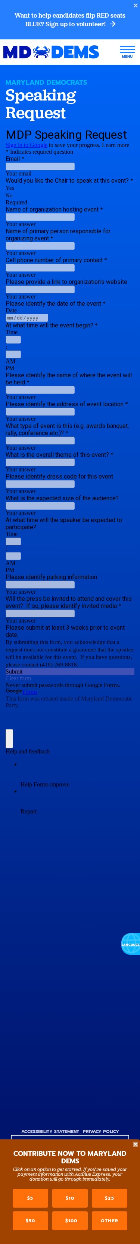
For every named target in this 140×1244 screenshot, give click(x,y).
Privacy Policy (101, 1131)
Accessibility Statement (50, 1131)
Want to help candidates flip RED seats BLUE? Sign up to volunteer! (70, 19)
